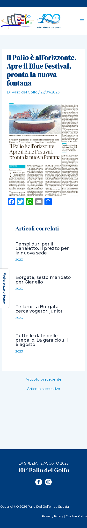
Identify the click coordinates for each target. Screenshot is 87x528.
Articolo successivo (43, 389)
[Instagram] (48, 482)
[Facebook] (38, 482)
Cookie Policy (76, 516)
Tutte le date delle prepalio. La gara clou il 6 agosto (41, 340)
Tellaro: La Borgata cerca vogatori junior (39, 309)
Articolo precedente (43, 379)
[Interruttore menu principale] (82, 21)
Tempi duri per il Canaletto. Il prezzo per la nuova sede (42, 248)
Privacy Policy (53, 516)
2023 (19, 259)
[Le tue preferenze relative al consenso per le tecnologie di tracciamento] (4, 288)
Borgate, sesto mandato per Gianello (43, 279)
